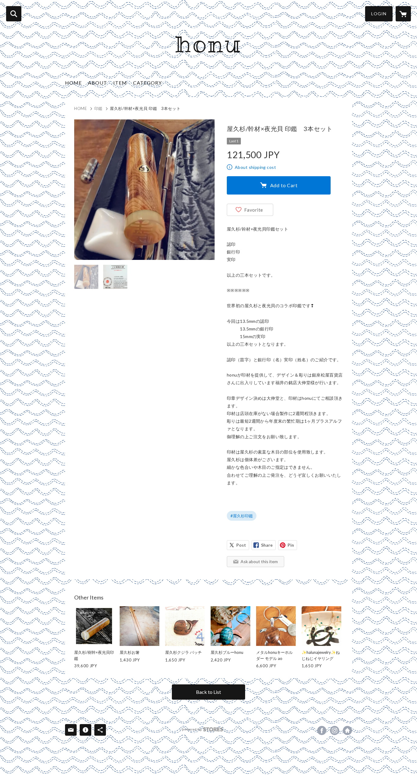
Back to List (208, 692)
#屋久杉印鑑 (241, 515)
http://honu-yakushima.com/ (347, 730)
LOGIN (378, 13)
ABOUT (97, 83)
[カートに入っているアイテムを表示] (403, 13)
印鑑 (98, 108)
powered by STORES (202, 729)
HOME (73, 83)
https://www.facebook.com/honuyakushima (321, 730)
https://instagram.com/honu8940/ (334, 730)
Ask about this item (259, 561)
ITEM (120, 83)
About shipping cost (255, 167)
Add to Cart (284, 185)
